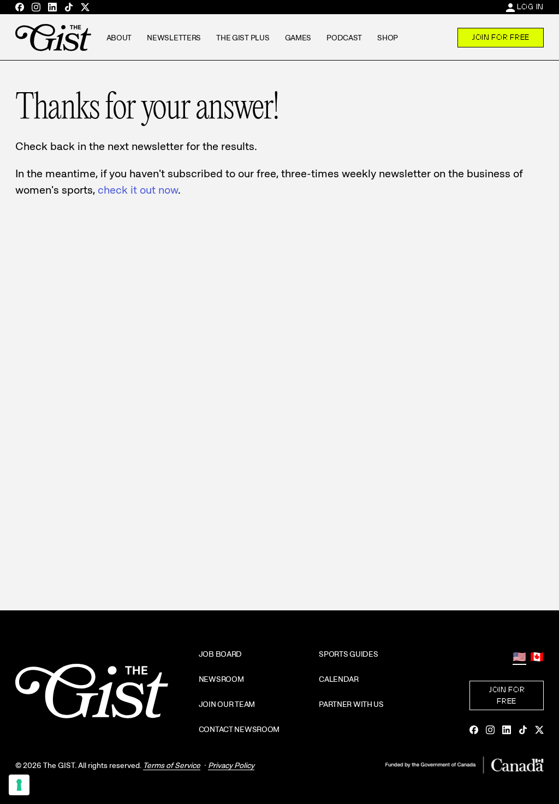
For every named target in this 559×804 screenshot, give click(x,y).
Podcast (344, 38)
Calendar (339, 679)
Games (298, 38)
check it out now (138, 190)
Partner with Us (351, 704)
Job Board (220, 654)
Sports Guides (348, 654)
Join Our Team (227, 704)
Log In (530, 6)
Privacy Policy (231, 765)
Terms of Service (171, 765)
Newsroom (221, 679)
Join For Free (501, 37)
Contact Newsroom (239, 729)
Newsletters (174, 38)
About (119, 38)
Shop (387, 38)
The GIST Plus (242, 38)
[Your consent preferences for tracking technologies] (19, 785)
